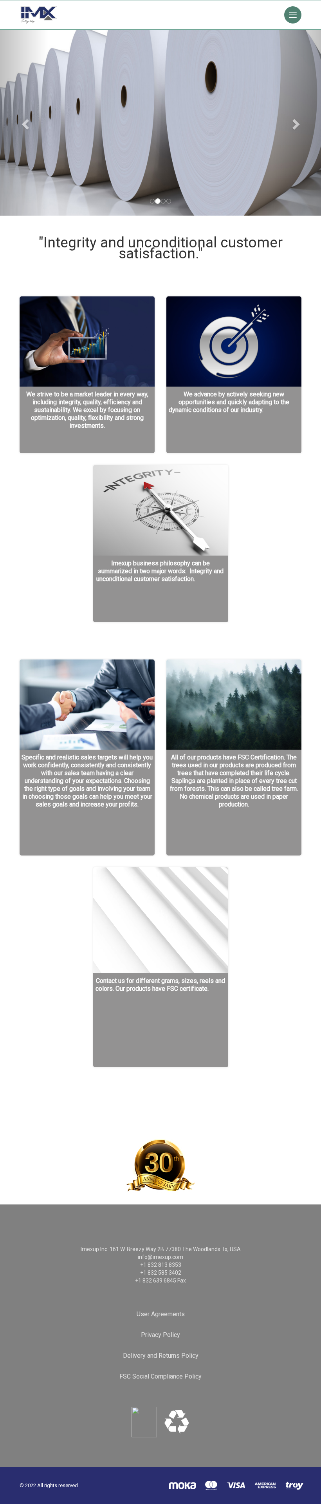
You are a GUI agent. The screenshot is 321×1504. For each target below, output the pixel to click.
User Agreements (161, 1314)
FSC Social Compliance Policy (160, 1376)
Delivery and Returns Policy (160, 1355)
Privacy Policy (160, 1335)
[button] (24, 108)
